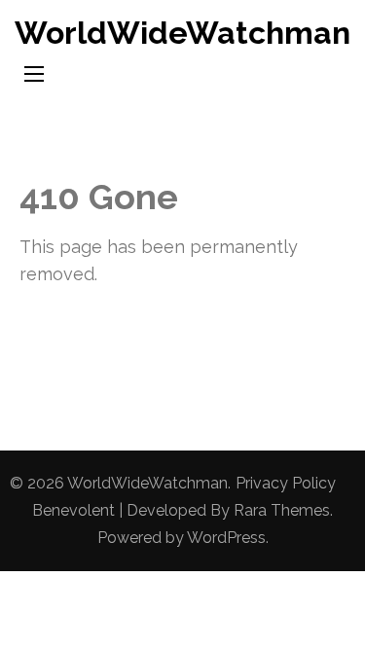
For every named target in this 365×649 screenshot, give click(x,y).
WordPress (226, 537)
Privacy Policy (286, 483)
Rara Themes (282, 510)
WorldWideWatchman (182, 33)
